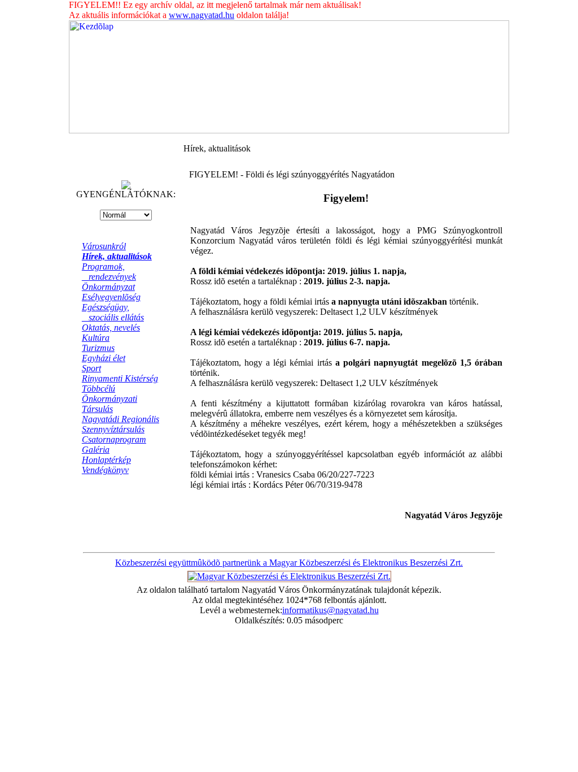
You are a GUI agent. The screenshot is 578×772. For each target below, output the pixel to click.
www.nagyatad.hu (201, 15)
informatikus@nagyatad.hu (330, 610)
